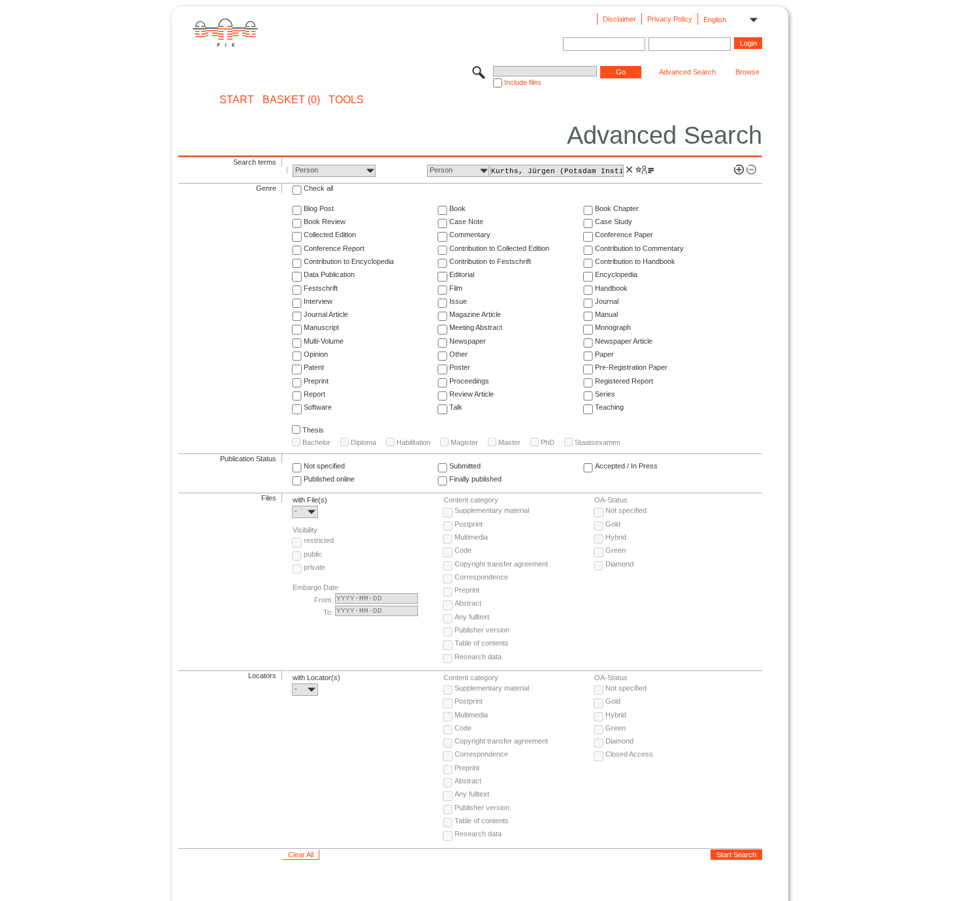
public (313, 554)
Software (318, 407)
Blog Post (319, 208)
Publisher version (482, 630)
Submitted (465, 466)
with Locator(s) (316, 677)
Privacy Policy (669, 19)
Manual (606, 314)
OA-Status (611, 500)
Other (458, 354)
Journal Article (326, 314)
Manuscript (321, 327)
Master (509, 442)
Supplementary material (492, 510)
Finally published (475, 479)
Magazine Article (475, 314)
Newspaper (467, 341)
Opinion (316, 354)
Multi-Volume (324, 341)
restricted (319, 540)
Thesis (313, 430)
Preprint (316, 381)
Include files (522, 82)
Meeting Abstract (475, 327)
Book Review (324, 221)
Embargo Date (315, 587)
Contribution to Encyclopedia (349, 261)
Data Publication (329, 274)
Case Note (466, 221)
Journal (606, 301)
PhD (547, 442)
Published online (329, 479)
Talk (455, 407)
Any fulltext (472, 617)
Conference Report (334, 248)
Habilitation (413, 442)
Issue (458, 301)
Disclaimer (619, 19)
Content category (470, 500)
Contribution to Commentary (639, 248)
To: (328, 612)
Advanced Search (687, 72)
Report (314, 394)
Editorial (461, 274)
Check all (318, 188)
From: (323, 600)
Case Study (613, 221)
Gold (612, 524)
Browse (747, 72)
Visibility (305, 530)
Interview (318, 301)
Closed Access (629, 754)
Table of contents (482, 643)
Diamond (619, 564)
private (314, 567)
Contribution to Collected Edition (499, 248)
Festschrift (321, 288)
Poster (459, 367)
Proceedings (469, 381)
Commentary (469, 234)
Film (455, 288)
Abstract (468, 603)
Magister (464, 442)
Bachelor (316, 442)
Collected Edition (330, 234)
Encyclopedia (616, 274)
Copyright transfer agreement (501, 564)
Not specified (324, 466)
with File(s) (310, 500)
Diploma (363, 442)
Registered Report (624, 381)
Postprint (469, 524)
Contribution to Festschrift (490, 261)
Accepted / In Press (626, 466)
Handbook (611, 288)
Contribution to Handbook (635, 261)
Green (615, 550)
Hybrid (615, 537)
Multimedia (471, 537)
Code (463, 550)
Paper (604, 354)
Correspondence (481, 577)
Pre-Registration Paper (631, 367)
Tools (346, 100)
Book (457, 208)
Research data (478, 657)
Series (605, 394)
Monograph (613, 327)
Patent (314, 367)
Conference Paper (624, 234)
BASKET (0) (291, 100)
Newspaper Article (623, 341)
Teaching (609, 407)
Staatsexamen (597, 442)
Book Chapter (617, 208)
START (236, 100)
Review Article (471, 394)
